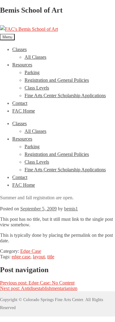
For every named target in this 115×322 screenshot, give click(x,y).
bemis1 (71, 208)
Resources (22, 64)
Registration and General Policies (57, 80)
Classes (19, 49)
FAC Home (23, 110)
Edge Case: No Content (37, 282)
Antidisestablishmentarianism (38, 288)
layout (39, 256)
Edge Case (30, 251)
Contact (19, 103)
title (50, 256)
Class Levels (37, 87)
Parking (32, 72)
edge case (21, 256)
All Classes (35, 57)
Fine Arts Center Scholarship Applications (65, 95)
